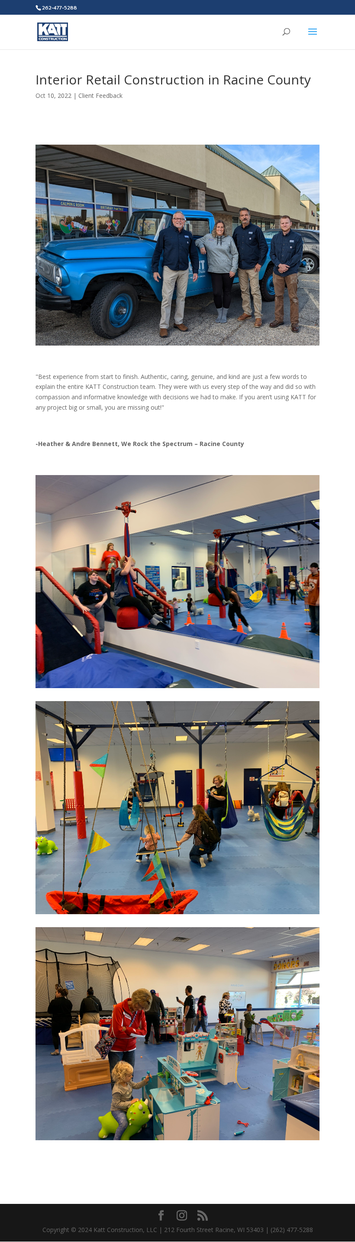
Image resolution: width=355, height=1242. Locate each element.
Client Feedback (100, 95)
